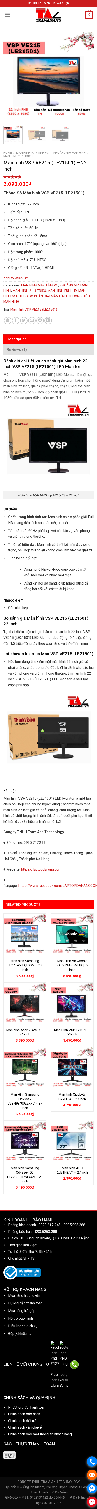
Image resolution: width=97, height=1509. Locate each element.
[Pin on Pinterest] (40, 320)
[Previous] (11, 77)
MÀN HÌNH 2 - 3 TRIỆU (18, 156)
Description (17, 339)
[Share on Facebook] (15, 320)
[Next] (86, 77)
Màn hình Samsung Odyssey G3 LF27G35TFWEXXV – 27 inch (25, 1175)
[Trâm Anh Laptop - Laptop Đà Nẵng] (48, 15)
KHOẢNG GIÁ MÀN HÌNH (69, 152)
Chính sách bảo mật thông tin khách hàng (40, 1434)
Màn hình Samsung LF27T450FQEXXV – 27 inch (25, 965)
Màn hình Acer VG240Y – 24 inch (24, 1032)
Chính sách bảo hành (24, 1414)
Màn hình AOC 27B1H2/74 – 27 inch (72, 1170)
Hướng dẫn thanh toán (25, 1303)
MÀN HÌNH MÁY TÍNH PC (32, 152)
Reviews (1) (17, 349)
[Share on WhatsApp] (7, 320)
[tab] (48, 339)
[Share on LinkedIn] (48, 320)
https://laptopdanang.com (41, 869)
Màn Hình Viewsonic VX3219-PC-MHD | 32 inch (72, 965)
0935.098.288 (74, 1225)
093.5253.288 (46, 1232)
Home (7, 152)
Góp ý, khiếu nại (20, 1333)
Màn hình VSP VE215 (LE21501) (33, 310)
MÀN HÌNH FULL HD (62, 291)
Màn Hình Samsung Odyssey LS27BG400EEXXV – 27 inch (25, 1101)
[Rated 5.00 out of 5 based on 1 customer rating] (48, 177)
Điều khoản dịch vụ (23, 1326)
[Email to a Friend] (32, 320)
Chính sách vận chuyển (25, 1427)
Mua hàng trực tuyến (24, 1295)
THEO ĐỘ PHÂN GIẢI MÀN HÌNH (43, 296)
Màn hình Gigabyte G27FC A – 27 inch (72, 1097)
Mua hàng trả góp (21, 1311)
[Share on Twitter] (24, 320)
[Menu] (7, 15)
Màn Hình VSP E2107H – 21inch (72, 1032)
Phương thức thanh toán (26, 1407)
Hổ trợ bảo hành (20, 1318)
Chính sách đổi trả (22, 1421)
